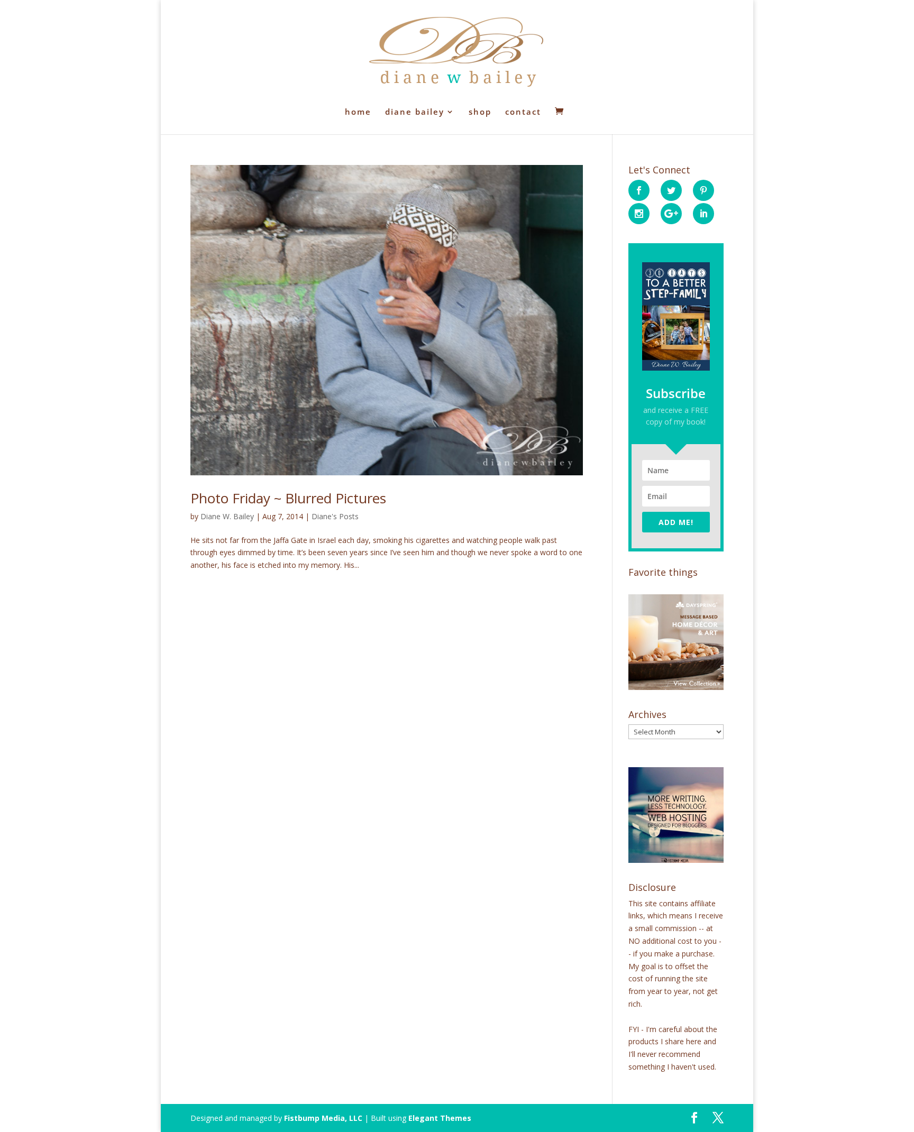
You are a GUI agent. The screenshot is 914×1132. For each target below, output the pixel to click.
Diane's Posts (335, 516)
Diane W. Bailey (227, 516)
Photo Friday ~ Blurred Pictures (288, 498)
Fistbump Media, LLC (323, 1118)
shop (480, 112)
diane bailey (414, 112)
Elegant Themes (439, 1118)
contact (523, 112)
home (358, 112)
